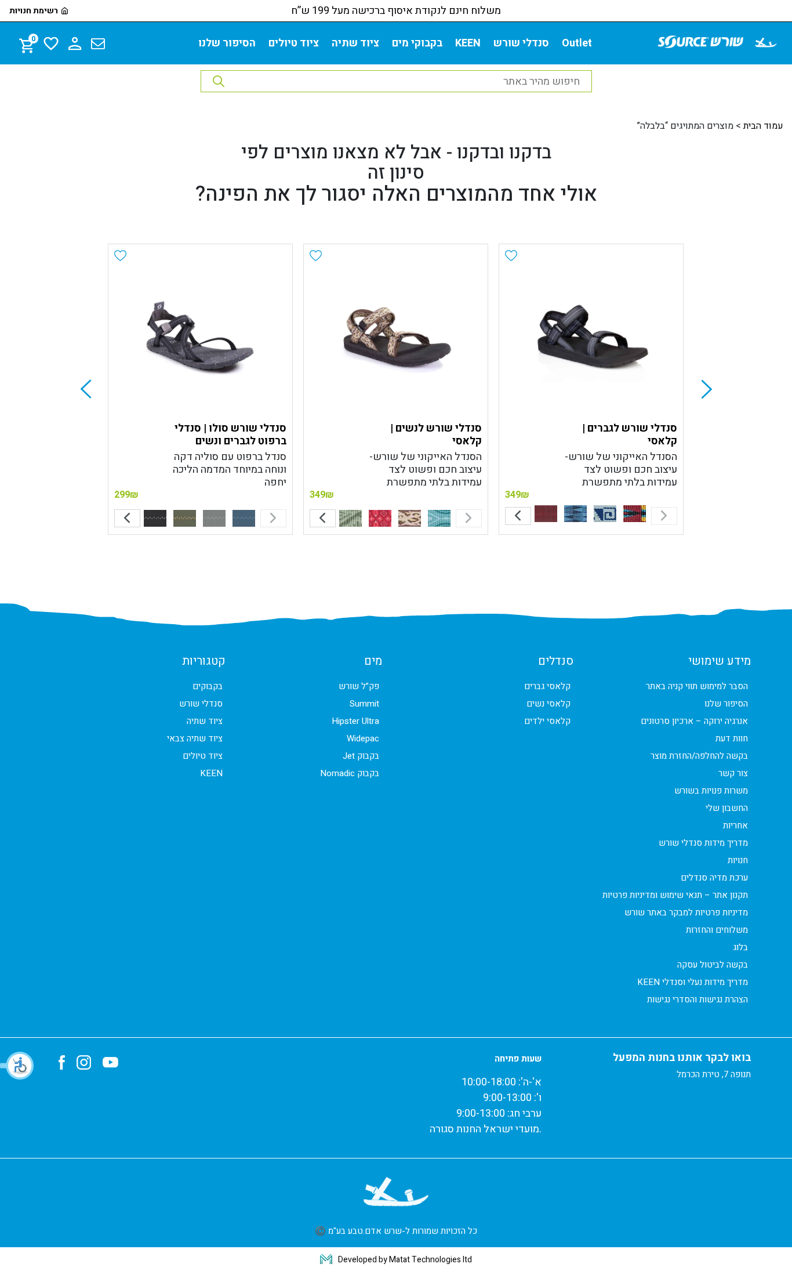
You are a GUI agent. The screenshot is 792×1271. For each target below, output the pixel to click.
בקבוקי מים (417, 43)
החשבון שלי (727, 808)
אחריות (735, 825)
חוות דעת (731, 738)
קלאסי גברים (547, 686)
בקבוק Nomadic (349, 773)
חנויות (738, 860)
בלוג (740, 947)
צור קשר (733, 773)
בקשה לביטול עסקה (712, 964)
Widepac (363, 738)
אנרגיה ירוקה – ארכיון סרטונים (694, 721)
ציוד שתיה (355, 43)
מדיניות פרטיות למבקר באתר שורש (686, 912)
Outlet (577, 43)
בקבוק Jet (361, 755)
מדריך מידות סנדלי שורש (703, 843)
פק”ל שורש (359, 686)
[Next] (518, 516)
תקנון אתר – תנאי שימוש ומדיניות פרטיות (675, 895)
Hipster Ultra (355, 721)
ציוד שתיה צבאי (195, 738)
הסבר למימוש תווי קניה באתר (697, 686)
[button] (17, 1065)
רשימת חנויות (33, 11)
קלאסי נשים (548, 703)
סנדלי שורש (521, 43)
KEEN (468, 43)
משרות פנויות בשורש (711, 790)
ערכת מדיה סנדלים (714, 877)
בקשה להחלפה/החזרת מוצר (699, 755)
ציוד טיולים (293, 43)
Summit (364, 703)
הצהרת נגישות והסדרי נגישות (697, 999)
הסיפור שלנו (227, 43)
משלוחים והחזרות (717, 930)
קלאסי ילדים (547, 721)
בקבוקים (207, 686)
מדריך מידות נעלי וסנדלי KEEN (692, 982)
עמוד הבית (763, 126)
